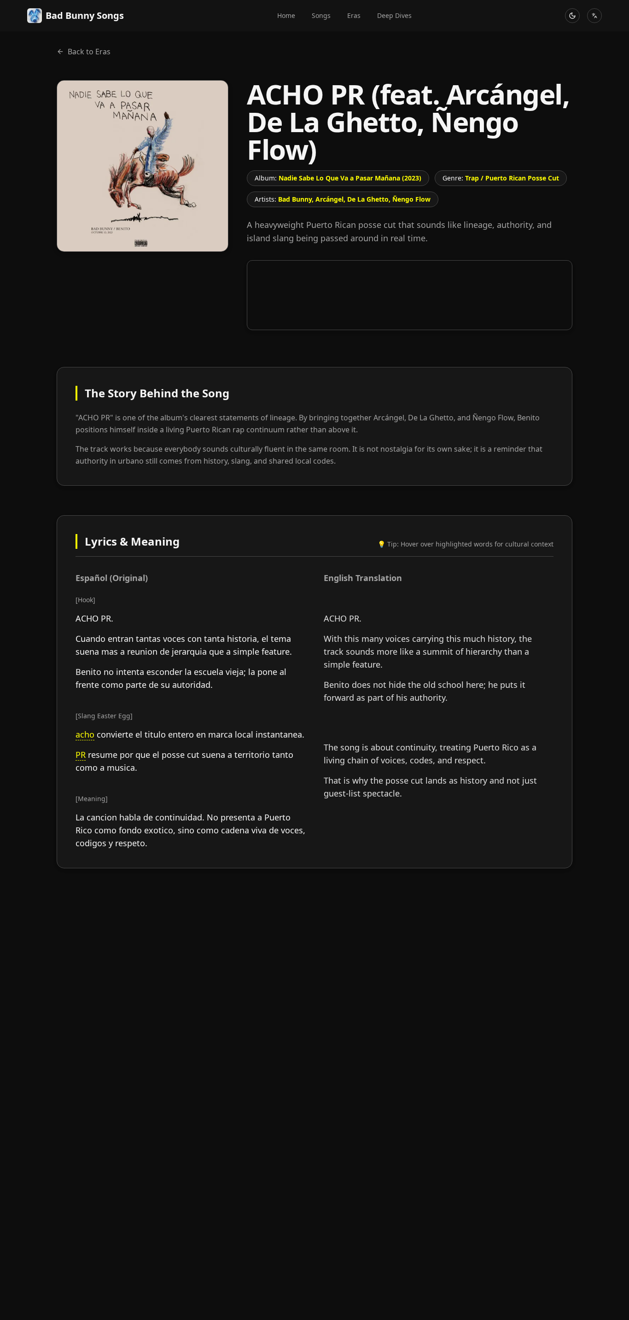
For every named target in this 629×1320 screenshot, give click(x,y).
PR (81, 754)
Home (286, 15)
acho (85, 734)
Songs (321, 15)
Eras (354, 15)
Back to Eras (89, 52)
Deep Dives (394, 15)
